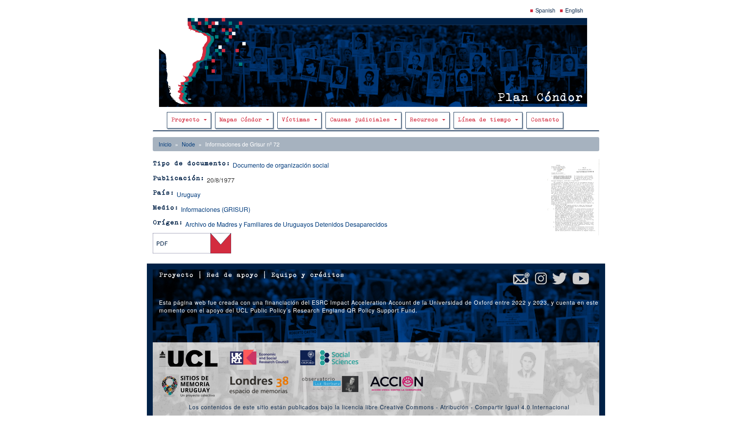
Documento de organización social (281, 165)
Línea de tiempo (486, 120)
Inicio (165, 144)
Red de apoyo (232, 275)
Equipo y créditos (307, 275)
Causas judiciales (361, 120)
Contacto (545, 120)
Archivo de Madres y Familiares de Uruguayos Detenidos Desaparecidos (286, 224)
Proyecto (187, 120)
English (574, 10)
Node (188, 144)
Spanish (545, 10)
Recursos (425, 120)
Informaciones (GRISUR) (215, 209)
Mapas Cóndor (242, 120)
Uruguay (189, 194)
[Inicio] (376, 62)
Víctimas (297, 120)
